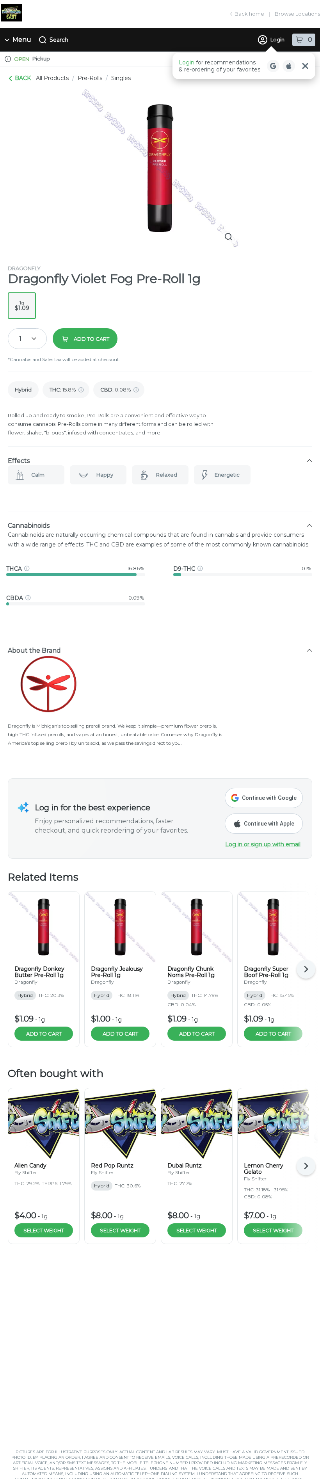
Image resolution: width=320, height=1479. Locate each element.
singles (121, 78)
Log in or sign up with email (262, 844)
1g (22, 305)
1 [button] (20, 339)
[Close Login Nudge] (305, 66)
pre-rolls (90, 78)
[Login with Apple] (289, 66)
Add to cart (44, 1033)
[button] (243, 66)
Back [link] (23, 78)
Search (59, 39)
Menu (21, 39)
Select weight (43, 1230)
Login (277, 39)
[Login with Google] (273, 66)
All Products (52, 78)
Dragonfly (24, 268)
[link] (23, 389)
